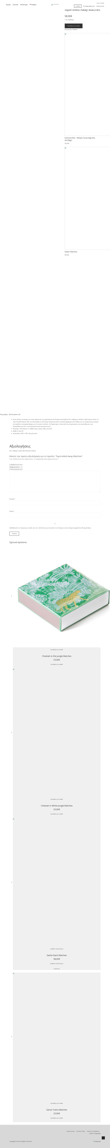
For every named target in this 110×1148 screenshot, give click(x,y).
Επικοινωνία (100, 6)
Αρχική (8, 4)
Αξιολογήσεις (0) (14, 414)
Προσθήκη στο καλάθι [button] (57, 649)
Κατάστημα (24, 4)
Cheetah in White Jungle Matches (57, 805)
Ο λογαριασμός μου (89, 6)
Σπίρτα (75, 29)
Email (11, 511)
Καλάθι (78, 6)
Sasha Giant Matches (57, 955)
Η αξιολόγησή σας (16, 469)
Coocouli (15, 4)
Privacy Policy (80, 1131)
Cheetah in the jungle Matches (56, 656)
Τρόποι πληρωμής (95, 1133)
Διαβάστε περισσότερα (56, 949)
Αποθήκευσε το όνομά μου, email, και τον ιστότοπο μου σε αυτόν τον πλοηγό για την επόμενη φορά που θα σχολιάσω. (50, 528)
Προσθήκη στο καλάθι (73, 26)
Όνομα (12, 499)
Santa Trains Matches (56, 1109)
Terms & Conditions (93, 1131)
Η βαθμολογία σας (16, 464)
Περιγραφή (4, 414)
